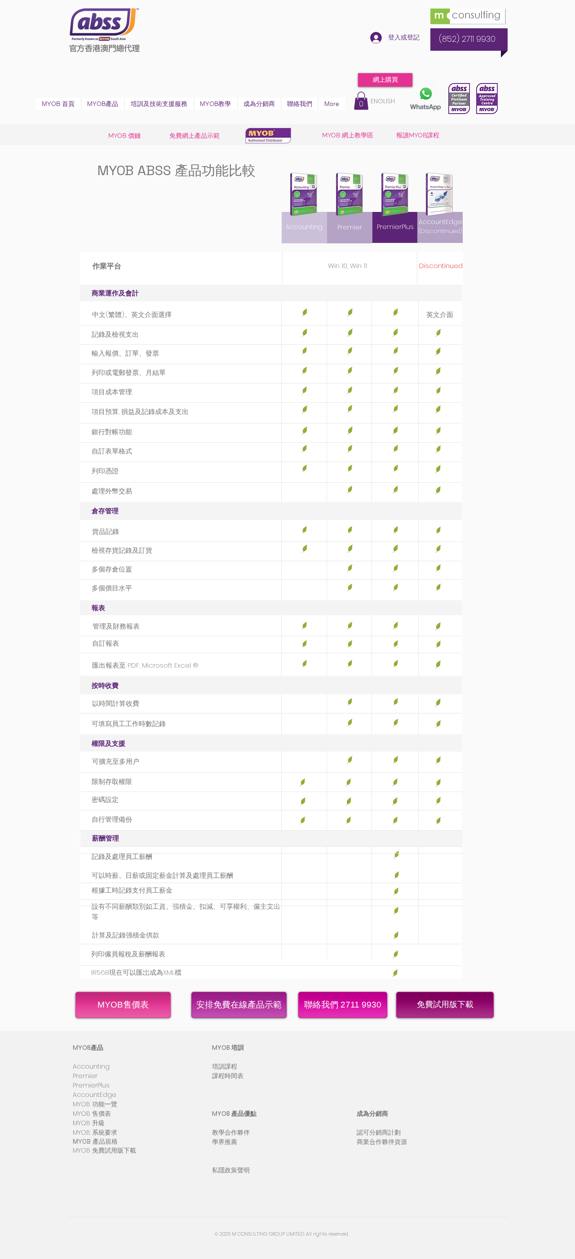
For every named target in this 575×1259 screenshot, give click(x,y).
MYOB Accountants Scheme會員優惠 (414, 1066)
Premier (85, 1075)
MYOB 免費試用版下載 (104, 1150)
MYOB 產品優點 (234, 1113)
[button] (102, 104)
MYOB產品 (88, 1047)
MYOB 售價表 (92, 1113)
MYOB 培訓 (228, 1047)
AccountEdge (440, 221)
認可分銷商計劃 (379, 1132)
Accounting (91, 1066)
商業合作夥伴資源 (382, 1141)
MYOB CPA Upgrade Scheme (402, 1085)
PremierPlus (91, 1085)
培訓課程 (224, 1066)
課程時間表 (227, 1075)
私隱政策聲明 (231, 1170)
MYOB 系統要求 (95, 1132)
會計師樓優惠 (375, 1047)
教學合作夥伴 (231, 1132)
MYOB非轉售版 (378, 1075)
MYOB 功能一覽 (95, 1104)
